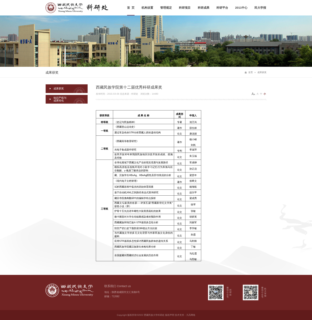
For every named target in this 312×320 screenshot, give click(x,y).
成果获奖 (261, 72)
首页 (250, 72)
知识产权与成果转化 (59, 99)
